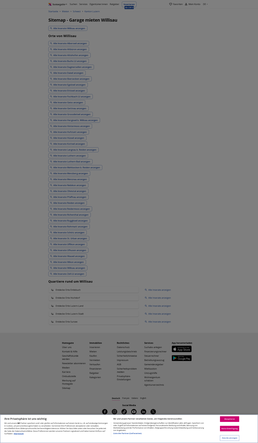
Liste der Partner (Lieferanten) (127, 433)
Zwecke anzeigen (229, 438)
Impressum (19, 433)
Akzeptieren (229, 419)
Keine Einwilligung (229, 428)
